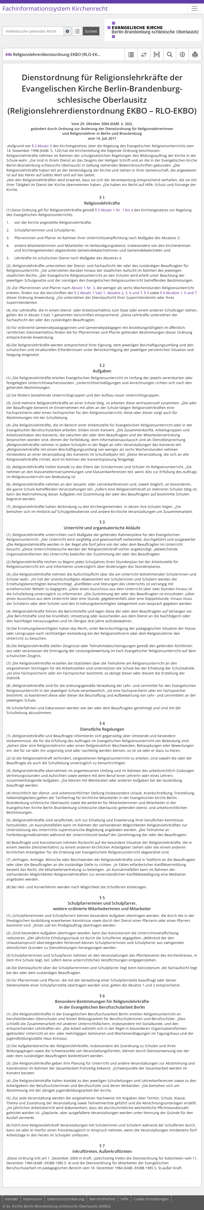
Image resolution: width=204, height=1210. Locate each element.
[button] (156, 54)
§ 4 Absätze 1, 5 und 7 (178, 292)
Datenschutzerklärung (65, 1199)
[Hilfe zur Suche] (67, 31)
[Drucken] (195, 54)
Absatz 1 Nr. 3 (83, 287)
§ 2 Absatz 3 (41, 145)
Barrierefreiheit (102, 1199)
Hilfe (124, 1199)
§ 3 (146, 292)
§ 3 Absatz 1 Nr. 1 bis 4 (114, 210)
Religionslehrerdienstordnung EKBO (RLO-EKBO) (54, 54)
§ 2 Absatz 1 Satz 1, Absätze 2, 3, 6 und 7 (108, 292)
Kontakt (11, 1199)
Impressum (32, 1199)
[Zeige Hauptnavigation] (195, 8)
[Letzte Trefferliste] (77, 31)
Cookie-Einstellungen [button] (151, 1199)
